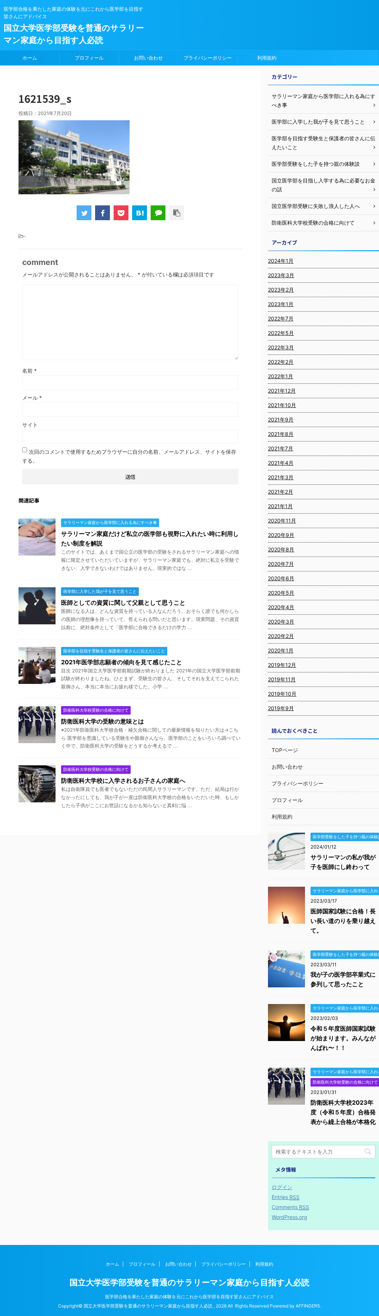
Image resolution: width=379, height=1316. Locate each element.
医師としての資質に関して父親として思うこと (123, 602)
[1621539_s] (139, 212)
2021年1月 (280, 506)
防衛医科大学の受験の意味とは (102, 721)
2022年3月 (281, 347)
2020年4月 (281, 607)
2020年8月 (281, 549)
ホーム (30, 58)
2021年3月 (281, 477)
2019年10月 (282, 694)
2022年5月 (281, 333)
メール (32, 398)
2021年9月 (281, 419)
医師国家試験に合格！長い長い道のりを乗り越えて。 (343, 920)
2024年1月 (281, 261)
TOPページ (285, 750)
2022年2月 (281, 362)
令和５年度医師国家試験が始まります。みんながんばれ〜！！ (343, 1038)
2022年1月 (280, 376)
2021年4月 (281, 463)
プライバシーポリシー (208, 58)
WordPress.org (289, 1217)
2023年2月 (281, 289)
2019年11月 (282, 679)
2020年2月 (281, 636)
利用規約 (266, 58)
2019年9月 (281, 708)
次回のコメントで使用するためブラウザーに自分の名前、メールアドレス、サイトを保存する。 (129, 456)
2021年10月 (282, 405)
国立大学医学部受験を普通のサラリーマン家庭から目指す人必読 (189, 1282)
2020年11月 (282, 520)
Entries (285, 1197)
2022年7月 (281, 318)
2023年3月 (281, 275)
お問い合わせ (148, 58)
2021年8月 (281, 434)
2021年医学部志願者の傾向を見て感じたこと (121, 662)
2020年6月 (281, 578)
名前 (29, 370)
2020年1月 (281, 650)
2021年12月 (282, 390)
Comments (290, 1207)
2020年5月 (281, 593)
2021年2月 (280, 492)
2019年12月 (282, 665)
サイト (30, 425)
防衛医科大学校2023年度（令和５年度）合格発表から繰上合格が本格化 (343, 1112)
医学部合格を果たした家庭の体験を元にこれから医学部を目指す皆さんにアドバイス (189, 1296)
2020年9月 (281, 535)
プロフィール (89, 58)
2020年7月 (281, 564)
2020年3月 (281, 621)
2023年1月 (281, 304)
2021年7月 (280, 448)
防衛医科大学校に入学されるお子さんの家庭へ (123, 780)
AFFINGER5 (308, 1306)
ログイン (282, 1187)
